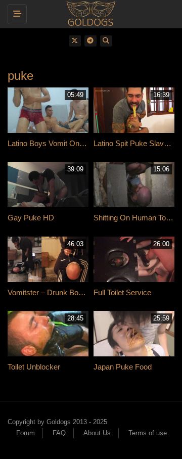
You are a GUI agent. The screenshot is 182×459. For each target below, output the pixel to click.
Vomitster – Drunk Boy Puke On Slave (71, 292)
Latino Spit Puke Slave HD (137, 143)
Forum (25, 433)
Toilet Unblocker (34, 366)
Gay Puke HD (31, 217)
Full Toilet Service (122, 292)
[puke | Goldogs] (88, 12)
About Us (97, 433)
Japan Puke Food (123, 366)
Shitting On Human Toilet (134, 217)
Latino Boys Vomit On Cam (53, 143)
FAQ (59, 433)
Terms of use (147, 433)
